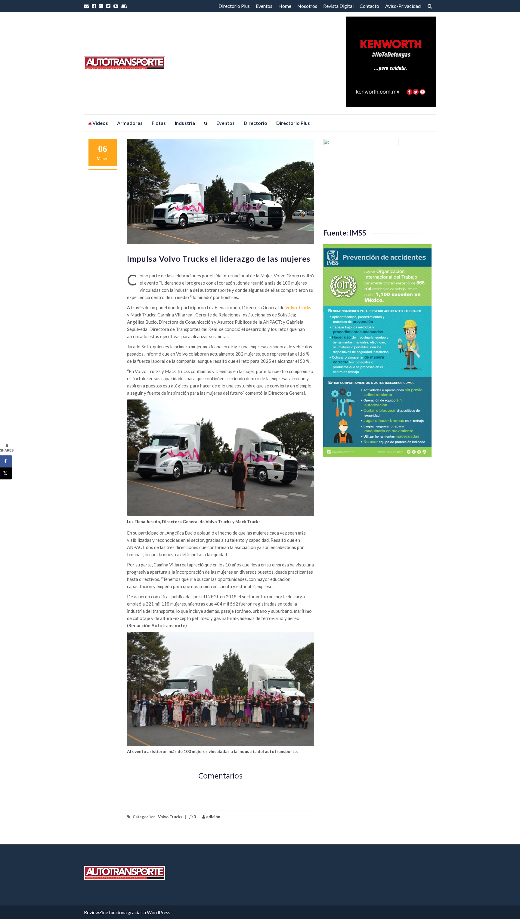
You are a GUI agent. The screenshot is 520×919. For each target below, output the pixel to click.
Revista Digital (338, 6)
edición (212, 816)
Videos (99, 123)
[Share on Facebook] (6, 461)
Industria (185, 123)
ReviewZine (96, 912)
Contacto (369, 6)
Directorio (255, 123)
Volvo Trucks (298, 307)
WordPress (158, 912)
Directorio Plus (234, 6)
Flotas (159, 123)
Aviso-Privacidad (403, 6)
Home (284, 6)
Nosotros (307, 6)
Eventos (264, 6)
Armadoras (130, 123)
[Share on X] (6, 473)
